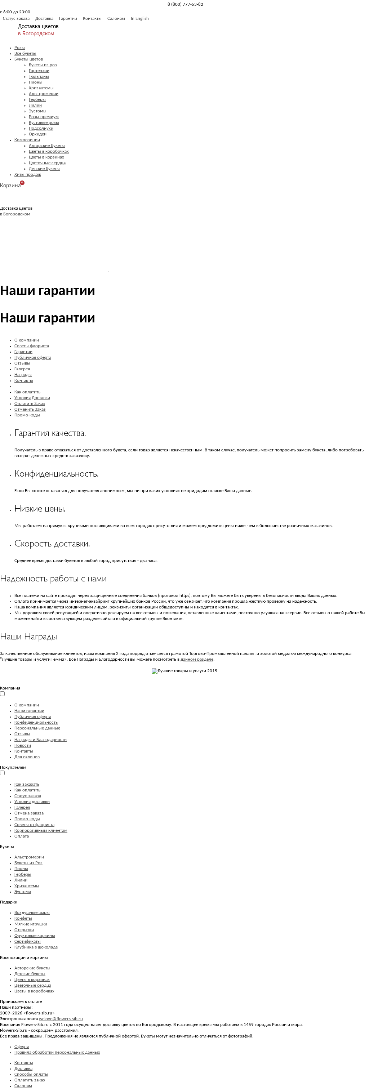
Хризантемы (41, 88)
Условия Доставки (32, 398)
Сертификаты (27, 941)
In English (140, 18)
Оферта (21, 1046)
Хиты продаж (27, 174)
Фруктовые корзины (34, 935)
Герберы (37, 99)
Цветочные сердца (47, 163)
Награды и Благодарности (40, 739)
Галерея (22, 369)
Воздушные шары (32, 912)
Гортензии (39, 70)
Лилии (35, 105)
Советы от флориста (34, 824)
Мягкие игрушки (30, 924)
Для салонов (27, 757)
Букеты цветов (28, 59)
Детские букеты (44, 168)
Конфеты (23, 918)
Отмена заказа (29, 813)
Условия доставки (32, 801)
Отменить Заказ (30, 409)
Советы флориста (31, 346)
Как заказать (26, 784)
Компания (10, 688)
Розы (19, 47)
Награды (23, 374)
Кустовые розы (44, 122)
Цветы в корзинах (46, 157)
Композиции (27, 140)
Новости (22, 745)
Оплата (21, 836)
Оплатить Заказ (29, 403)
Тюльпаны (39, 76)
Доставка (44, 18)
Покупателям (13, 767)
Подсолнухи (41, 128)
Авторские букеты (47, 145)
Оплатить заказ (29, 1080)
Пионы (36, 82)
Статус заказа (16, 18)
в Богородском (36, 34)
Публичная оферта (32, 357)
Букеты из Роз (28, 863)
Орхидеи (37, 134)
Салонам (116, 18)
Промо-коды (27, 415)
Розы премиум (44, 117)
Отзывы (22, 363)
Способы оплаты (31, 1074)
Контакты (92, 18)
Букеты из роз (43, 65)
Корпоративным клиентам (40, 830)
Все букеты (25, 53)
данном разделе (197, 659)
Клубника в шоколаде (36, 947)
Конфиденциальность (36, 722)
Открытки (24, 930)
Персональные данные (37, 728)
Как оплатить (27, 392)
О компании (26, 340)
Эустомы (37, 111)
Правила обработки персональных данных (57, 1052)
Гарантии (68, 18)
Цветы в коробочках (49, 151)
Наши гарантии (29, 711)
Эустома (22, 891)
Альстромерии (43, 94)
